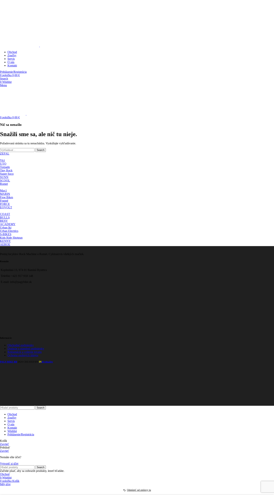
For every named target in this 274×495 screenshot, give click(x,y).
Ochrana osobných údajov (22, 355)
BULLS (5, 217)
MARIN (5, 193)
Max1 (3, 190)
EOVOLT (6, 207)
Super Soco (7, 173)
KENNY (5, 241)
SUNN (4, 177)
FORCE (5, 204)
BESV (4, 220)
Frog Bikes (6, 197)
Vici (2, 160)
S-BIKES (5, 234)
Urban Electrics (9, 230)
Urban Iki (5, 227)
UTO (3, 163)
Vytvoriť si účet (9, 463)
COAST (5, 214)
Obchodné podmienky (20, 345)
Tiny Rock (6, 170)
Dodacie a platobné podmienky (25, 348)
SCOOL (5, 180)
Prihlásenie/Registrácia (20, 434)
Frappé (4, 200)
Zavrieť (4, 444)
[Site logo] (20, 45)
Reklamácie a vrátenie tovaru (24, 351)
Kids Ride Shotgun (11, 237)
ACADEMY (7, 224)
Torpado (5, 167)
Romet (4, 183)
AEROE (5, 244)
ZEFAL (4, 153)
